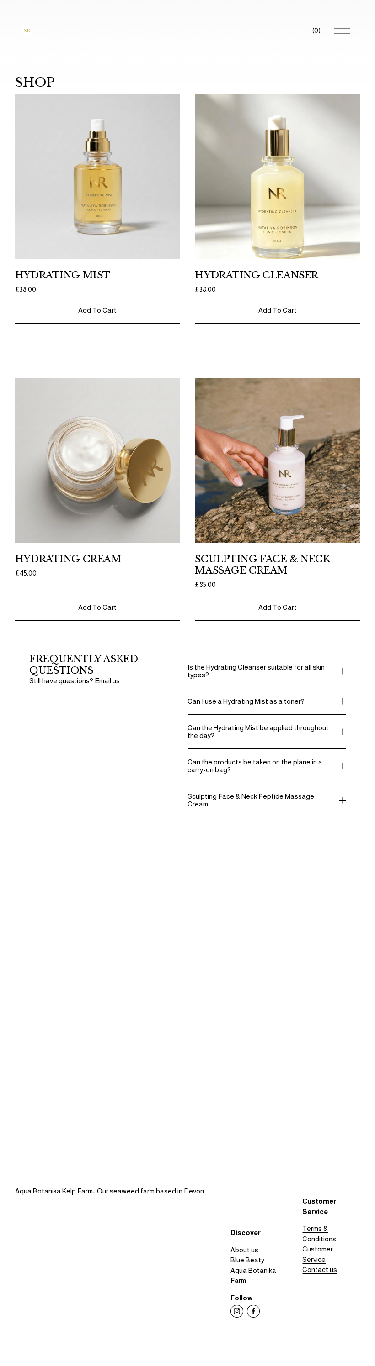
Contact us (319, 1269)
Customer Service (317, 1254)
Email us (107, 681)
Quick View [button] (97, 243)
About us (244, 1250)
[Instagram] (236, 1311)
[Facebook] (253, 1311)
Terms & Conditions (319, 1234)
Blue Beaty (247, 1260)
